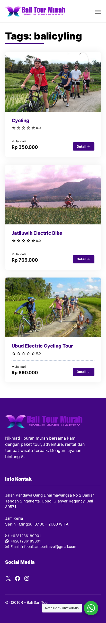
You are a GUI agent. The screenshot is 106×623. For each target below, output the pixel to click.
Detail (81, 146)
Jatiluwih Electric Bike (37, 233)
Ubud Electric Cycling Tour (42, 346)
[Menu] (98, 11)
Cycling (20, 120)
